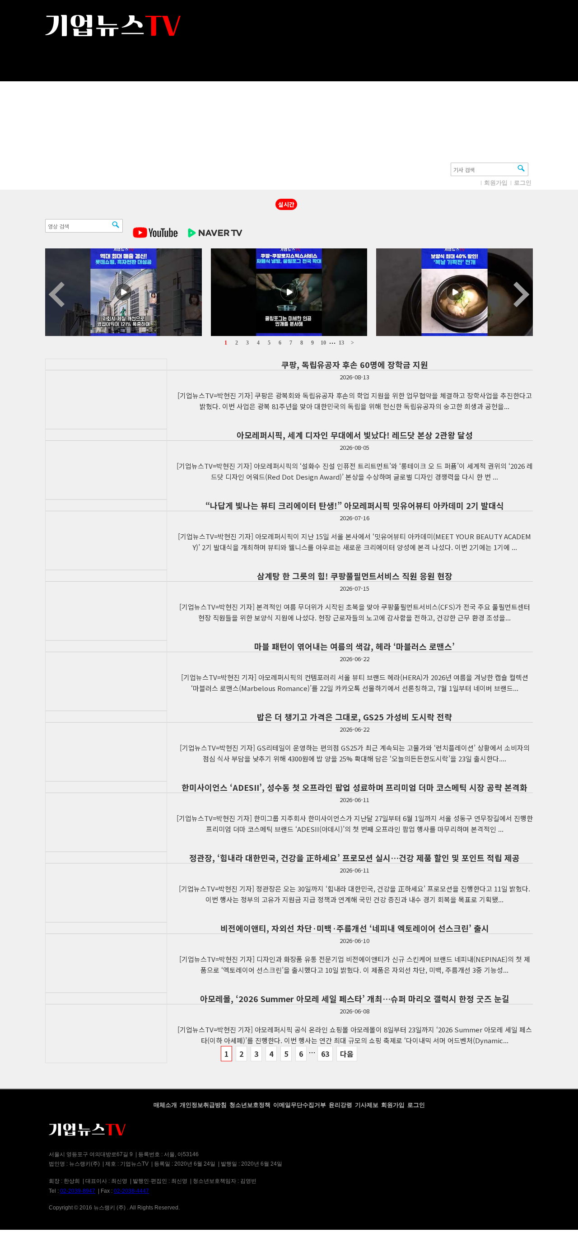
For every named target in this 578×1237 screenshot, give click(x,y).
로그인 (522, 182)
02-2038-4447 (131, 1191)
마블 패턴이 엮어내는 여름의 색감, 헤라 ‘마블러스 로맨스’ (354, 646)
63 (325, 1053)
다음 (347, 1053)
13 (341, 343)
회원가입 (496, 182)
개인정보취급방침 (203, 1105)
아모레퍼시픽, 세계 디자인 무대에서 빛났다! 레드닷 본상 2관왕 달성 (355, 435)
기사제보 (366, 1105)
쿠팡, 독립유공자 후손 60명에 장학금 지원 (354, 364)
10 (323, 343)
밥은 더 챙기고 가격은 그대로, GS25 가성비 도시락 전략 (354, 717)
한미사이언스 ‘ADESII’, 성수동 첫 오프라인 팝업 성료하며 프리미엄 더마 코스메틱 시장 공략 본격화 (354, 787)
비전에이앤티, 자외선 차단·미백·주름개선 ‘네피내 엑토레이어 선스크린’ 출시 (354, 928)
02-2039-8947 (77, 1191)
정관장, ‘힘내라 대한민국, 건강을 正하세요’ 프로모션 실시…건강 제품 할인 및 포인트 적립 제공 (354, 858)
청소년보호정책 (249, 1105)
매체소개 (165, 1105)
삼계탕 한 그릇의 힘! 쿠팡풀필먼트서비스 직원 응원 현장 (354, 576)
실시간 (286, 204)
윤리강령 (340, 1105)
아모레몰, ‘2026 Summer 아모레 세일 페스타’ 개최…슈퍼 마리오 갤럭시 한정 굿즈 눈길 (354, 998)
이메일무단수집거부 (299, 1105)
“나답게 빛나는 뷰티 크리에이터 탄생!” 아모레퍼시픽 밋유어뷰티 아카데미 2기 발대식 (354, 505)
